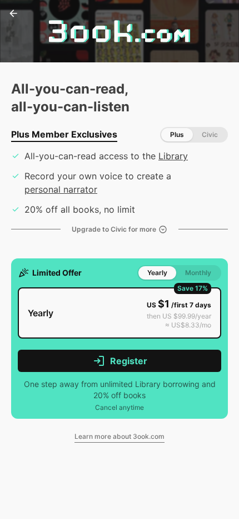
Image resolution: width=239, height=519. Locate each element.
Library (173, 155)
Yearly (157, 272)
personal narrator (60, 189)
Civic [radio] (210, 134)
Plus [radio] (177, 134)
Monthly (198, 272)
